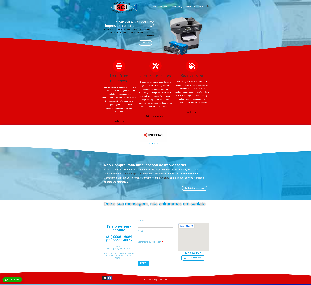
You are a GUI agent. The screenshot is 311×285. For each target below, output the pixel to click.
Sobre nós (163, 6)
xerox (140, 173)
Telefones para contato (119, 228)
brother (128, 173)
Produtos (188, 6)
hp (134, 173)
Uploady (164, 177)
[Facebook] (109, 278)
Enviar (143, 263)
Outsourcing (176, 6)
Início (154, 6)
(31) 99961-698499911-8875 (119, 238)
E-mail (141, 231)
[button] (12, 279)
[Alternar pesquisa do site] (208, 6)
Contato (201, 6)
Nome (141, 220)
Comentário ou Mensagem (150, 242)
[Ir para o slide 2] (152, 143)
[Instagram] (104, 278)
